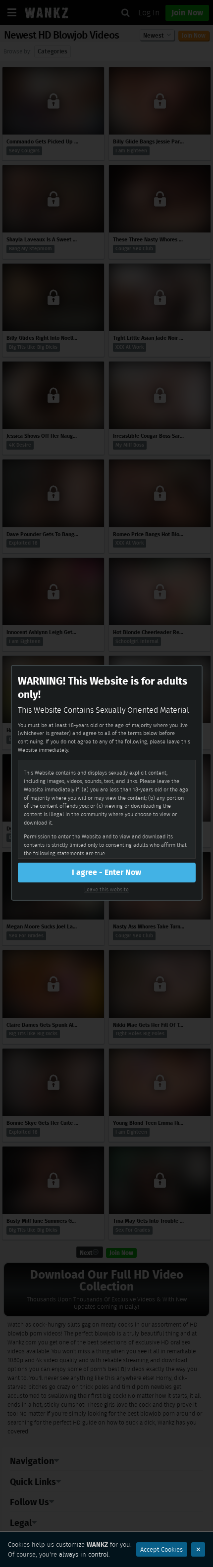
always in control (83, 1554)
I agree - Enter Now (106, 872)
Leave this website (106, 889)
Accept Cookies (161, 1549)
